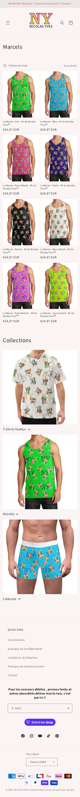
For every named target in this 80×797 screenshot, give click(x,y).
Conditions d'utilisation (22, 657)
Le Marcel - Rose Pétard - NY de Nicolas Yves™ (19, 187)
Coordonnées (16, 640)
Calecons (9, 599)
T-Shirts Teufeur (14, 429)
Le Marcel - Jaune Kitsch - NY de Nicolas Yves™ (57, 315)
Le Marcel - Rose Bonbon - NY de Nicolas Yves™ (20, 315)
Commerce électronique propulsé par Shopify (51, 789)
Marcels (8, 514)
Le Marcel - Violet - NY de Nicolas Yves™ (57, 187)
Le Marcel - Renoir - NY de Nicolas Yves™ (20, 251)
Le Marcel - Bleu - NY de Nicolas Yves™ (57, 123)
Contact (13, 675)
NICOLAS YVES (21, 789)
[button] (7, 23)
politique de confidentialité (25, 649)
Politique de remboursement (26, 666)
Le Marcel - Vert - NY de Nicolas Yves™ (19, 123)
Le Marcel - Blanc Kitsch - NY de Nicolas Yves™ (57, 251)
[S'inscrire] (67, 708)
